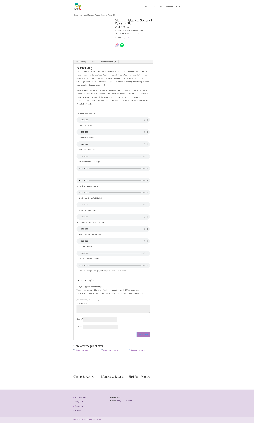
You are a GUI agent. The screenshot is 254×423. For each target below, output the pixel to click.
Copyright (79, 406)
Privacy (78, 411)
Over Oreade (169, 6)
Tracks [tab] (93, 62)
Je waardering (83, 300)
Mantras (83, 15)
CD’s (153, 6)
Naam (79, 319)
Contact (178, 6)
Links (160, 6)
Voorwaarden (80, 398)
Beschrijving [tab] (81, 62)
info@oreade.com (124, 401)
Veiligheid (79, 402)
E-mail (79, 327)
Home (145, 6)
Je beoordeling (83, 303)
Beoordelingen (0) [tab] (108, 62)
